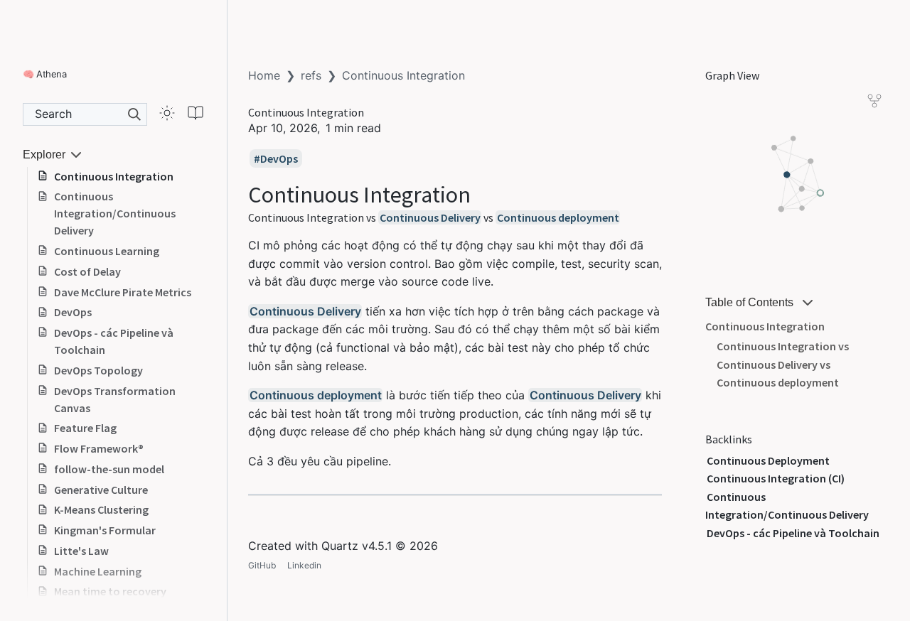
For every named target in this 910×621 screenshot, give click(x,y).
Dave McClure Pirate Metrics (122, 292)
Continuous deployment (558, 217)
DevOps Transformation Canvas (115, 399)
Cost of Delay (87, 271)
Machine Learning (97, 571)
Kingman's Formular (105, 530)
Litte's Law (81, 551)
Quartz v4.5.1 (356, 546)
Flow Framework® (99, 448)
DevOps (73, 312)
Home (264, 75)
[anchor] (483, 194)
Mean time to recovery (110, 591)
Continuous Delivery (430, 217)
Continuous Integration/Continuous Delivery (115, 213)
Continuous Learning (106, 251)
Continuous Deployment (768, 460)
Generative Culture (101, 489)
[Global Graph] (874, 100)
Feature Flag (85, 428)
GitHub (262, 565)
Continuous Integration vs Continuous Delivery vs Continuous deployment (783, 364)
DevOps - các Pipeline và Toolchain (113, 341)
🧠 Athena (44, 74)
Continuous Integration (113, 176)
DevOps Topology (98, 370)
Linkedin (304, 565)
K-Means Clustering (101, 509)
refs (311, 75)
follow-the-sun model (109, 469)
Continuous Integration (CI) (776, 478)
